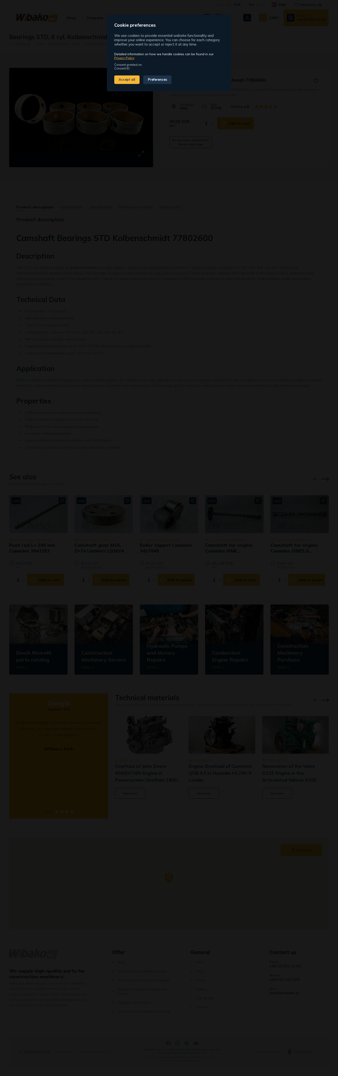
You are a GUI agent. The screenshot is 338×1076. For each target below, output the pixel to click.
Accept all (127, 80)
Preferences (157, 80)
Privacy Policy (124, 58)
